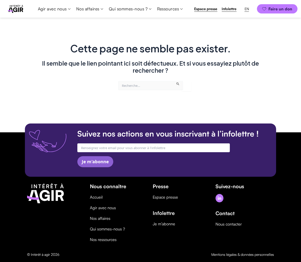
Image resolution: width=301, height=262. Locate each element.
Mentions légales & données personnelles (242, 254)
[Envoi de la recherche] (178, 83)
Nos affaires (87, 8)
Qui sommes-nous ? (128, 8)
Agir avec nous (52, 8)
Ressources (168, 8)
